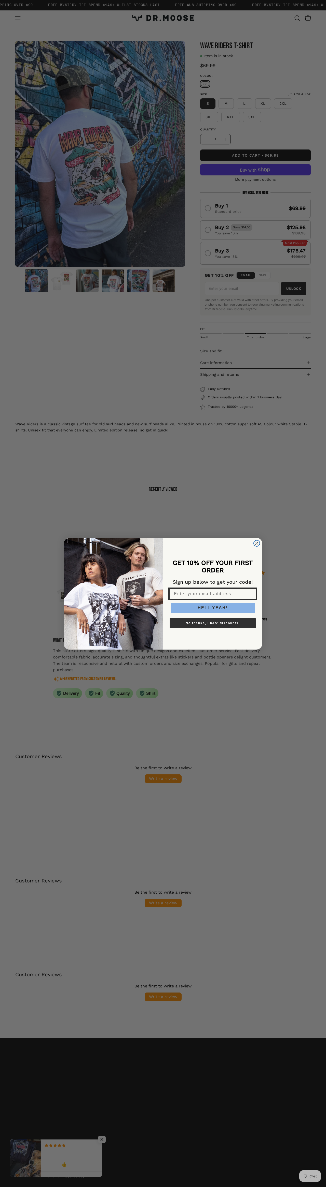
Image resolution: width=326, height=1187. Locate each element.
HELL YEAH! (213, 608)
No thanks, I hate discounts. (213, 623)
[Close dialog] (257, 543)
